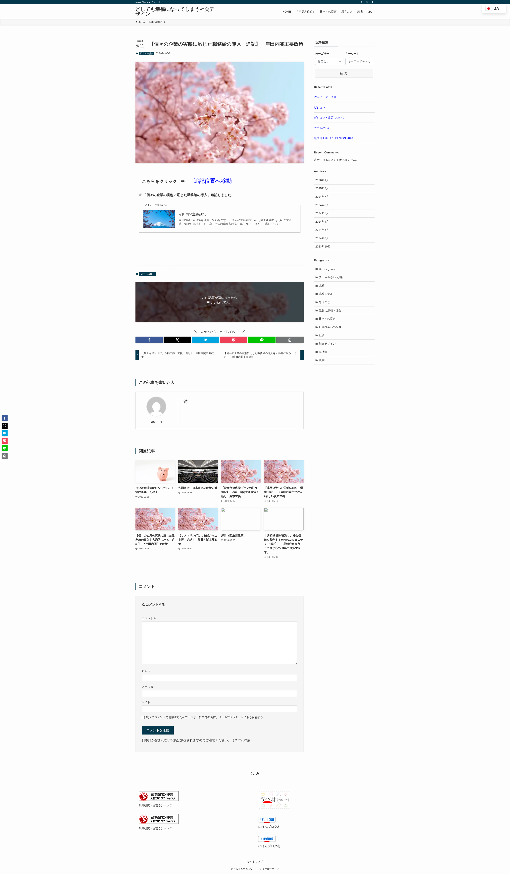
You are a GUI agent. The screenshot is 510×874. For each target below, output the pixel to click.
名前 (146, 671)
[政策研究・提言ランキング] (158, 800)
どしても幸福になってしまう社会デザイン (174, 11)
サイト (146, 702)
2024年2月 (322, 238)
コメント (149, 618)
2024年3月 (322, 229)
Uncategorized (328, 269)
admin (156, 422)
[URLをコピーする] (290, 340)
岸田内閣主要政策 (192, 214)
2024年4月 (322, 221)
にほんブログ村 (269, 826)
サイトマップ (255, 861)
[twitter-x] (361, 2)
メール (148, 686)
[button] (149, 340)
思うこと (324, 302)
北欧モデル (326, 293)
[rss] (366, 2)
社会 (322, 335)
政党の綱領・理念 (330, 310)
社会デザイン (327, 343)
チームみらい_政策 (331, 277)
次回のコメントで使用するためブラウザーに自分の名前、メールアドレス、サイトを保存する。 (206, 717)
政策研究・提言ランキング (155, 805)
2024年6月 (322, 205)
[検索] (372, 2)
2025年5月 (322, 188)
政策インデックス (325, 97)
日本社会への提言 (330, 327)
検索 (344, 73)
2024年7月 (322, 196)
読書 (322, 360)
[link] (185, 401)
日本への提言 (146, 53)
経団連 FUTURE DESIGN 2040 (333, 138)
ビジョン (319, 107)
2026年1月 (322, 180)
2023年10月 (323, 246)
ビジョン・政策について (329, 117)
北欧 (322, 285)
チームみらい (322, 127)
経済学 (323, 352)
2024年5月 (322, 213)
